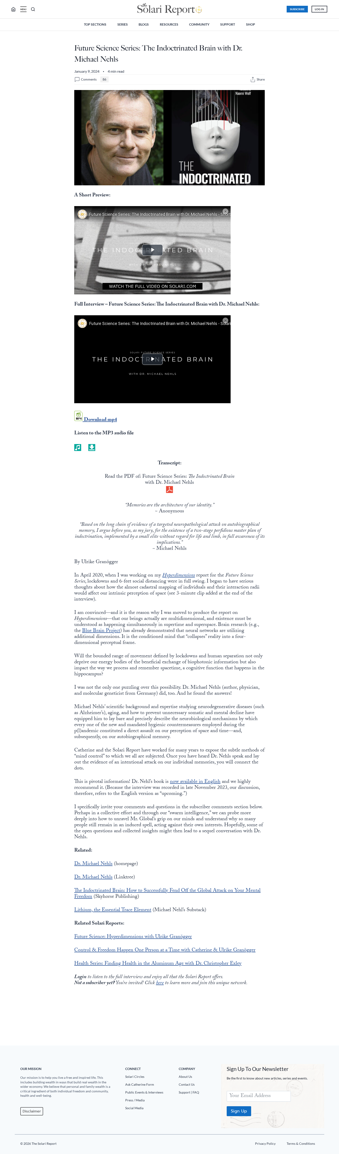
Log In (319, 9)
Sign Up (239, 1111)
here (160, 983)
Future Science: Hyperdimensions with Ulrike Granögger (133, 937)
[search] (15, 9)
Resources (169, 24)
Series (122, 24)
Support (227, 24)
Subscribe (297, 9)
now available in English (195, 782)
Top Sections (95, 24)
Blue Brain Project (101, 631)
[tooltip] (253, 79)
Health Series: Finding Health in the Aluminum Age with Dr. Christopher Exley (157, 964)
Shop (250, 24)
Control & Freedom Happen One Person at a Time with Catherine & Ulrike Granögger (165, 950)
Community (199, 24)
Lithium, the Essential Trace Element (112, 910)
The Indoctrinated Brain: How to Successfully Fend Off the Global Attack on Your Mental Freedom (167, 894)
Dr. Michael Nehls (93, 864)
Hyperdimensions (178, 575)
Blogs (144, 24)
